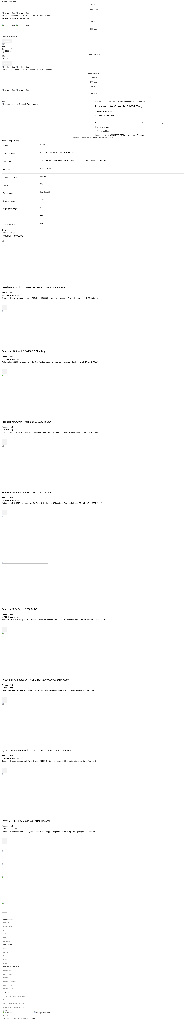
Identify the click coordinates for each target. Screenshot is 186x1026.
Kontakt (5, 963)
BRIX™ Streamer (8, 985)
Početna (5, 948)
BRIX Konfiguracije (11, 967)
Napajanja (6, 941)
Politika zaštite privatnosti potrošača (15, 996)
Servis (5, 959)
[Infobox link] (93, 510)
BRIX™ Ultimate (8, 989)
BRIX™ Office (7, 970)
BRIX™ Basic (7, 974)
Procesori (6, 923)
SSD (4, 937)
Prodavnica (6, 956)
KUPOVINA (7, 992)
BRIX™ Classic (8, 978)
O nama (5, 952)
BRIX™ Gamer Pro (9, 981)
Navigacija (7, 945)
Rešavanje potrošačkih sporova (13, 1007)
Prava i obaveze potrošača (12, 1000)
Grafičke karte (7, 934)
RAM (4, 930)
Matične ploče (7, 926)
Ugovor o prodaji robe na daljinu (14, 1003)
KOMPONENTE (8, 919)
